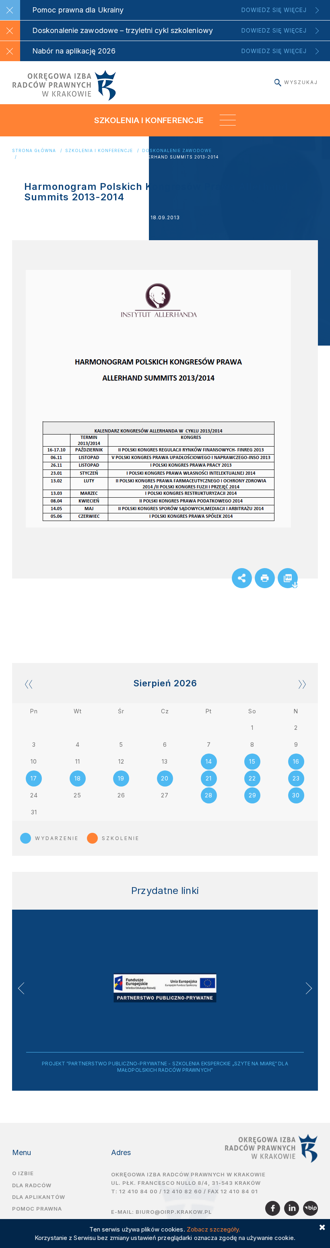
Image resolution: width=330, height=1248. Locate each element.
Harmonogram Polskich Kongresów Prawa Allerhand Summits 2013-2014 (119, 157)
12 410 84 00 (138, 1191)
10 (34, 761)
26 (121, 795)
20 (165, 778)
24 (34, 795)
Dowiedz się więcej (274, 9)
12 (121, 761)
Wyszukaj (301, 82)
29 (252, 795)
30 (296, 795)
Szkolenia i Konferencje (99, 150)
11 (77, 761)
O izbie (23, 1173)
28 (208, 795)
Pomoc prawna (37, 1208)
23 (296, 778)
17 (34, 778)
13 (165, 761)
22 (252, 778)
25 (77, 795)
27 (165, 795)
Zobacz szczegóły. (214, 1229)
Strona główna (34, 150)
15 (252, 761)
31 (34, 812)
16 (296, 761)
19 (121, 778)
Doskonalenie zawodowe (177, 150)
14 (209, 761)
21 (209, 778)
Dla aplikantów (38, 1197)
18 (77, 778)
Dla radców (32, 1185)
